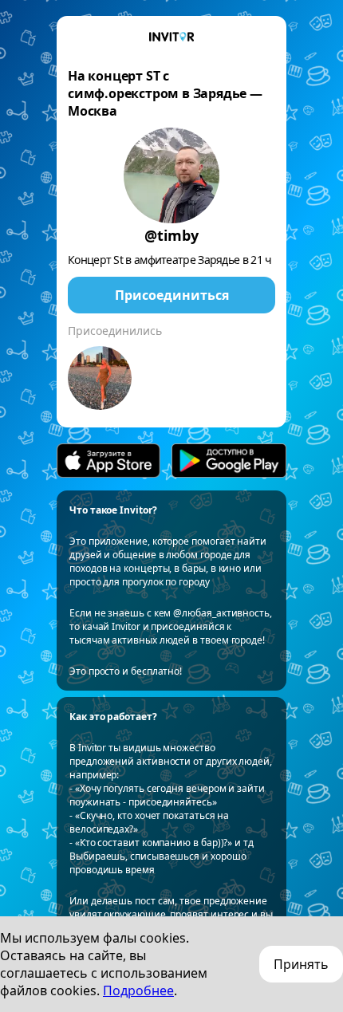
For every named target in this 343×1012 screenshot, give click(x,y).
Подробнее (138, 990)
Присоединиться (172, 295)
